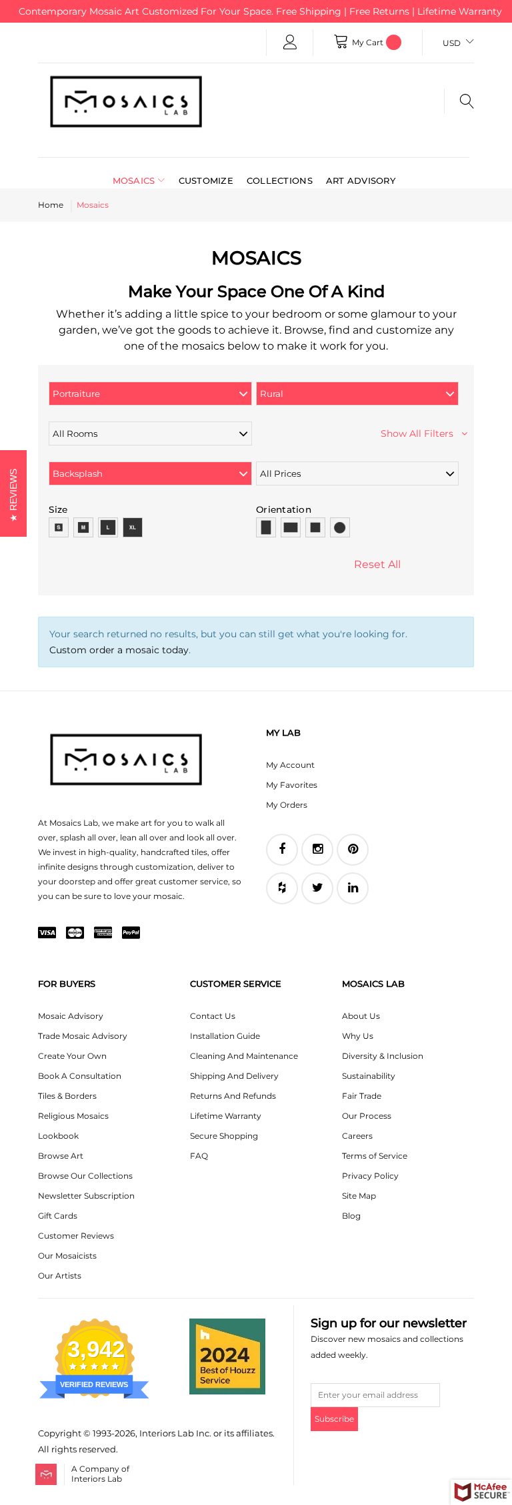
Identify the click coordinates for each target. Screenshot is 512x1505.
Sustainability (368, 1076)
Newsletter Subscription (86, 1196)
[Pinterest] (353, 850)
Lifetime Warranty (225, 1116)
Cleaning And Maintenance (244, 1056)
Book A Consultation (79, 1076)
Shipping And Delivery (234, 1076)
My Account (290, 765)
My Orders (286, 805)
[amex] (103, 934)
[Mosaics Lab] (126, 101)
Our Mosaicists (67, 1256)
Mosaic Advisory (70, 1016)
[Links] (290, 42)
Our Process (366, 1116)
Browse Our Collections (85, 1176)
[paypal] (131, 934)
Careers (357, 1136)
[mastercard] (75, 934)
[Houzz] (282, 888)
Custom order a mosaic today (119, 650)
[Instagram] (317, 850)
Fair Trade (361, 1096)
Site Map (359, 1196)
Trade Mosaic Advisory (82, 1036)
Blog (351, 1216)
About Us (361, 1016)
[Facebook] (282, 850)
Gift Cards (57, 1216)
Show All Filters (421, 434)
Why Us (357, 1036)
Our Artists (59, 1276)
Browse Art (60, 1156)
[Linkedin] (353, 888)
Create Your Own (72, 1056)
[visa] (47, 934)
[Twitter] (317, 888)
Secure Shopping (224, 1136)
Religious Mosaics (73, 1116)
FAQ (199, 1156)
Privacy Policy (370, 1176)
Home (50, 205)
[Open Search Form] (459, 101)
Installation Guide (225, 1036)
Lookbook (58, 1136)
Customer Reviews (76, 1236)
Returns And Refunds (233, 1096)
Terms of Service (374, 1156)
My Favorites (291, 785)
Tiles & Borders (67, 1096)
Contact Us (212, 1016)
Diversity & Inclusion (382, 1056)
